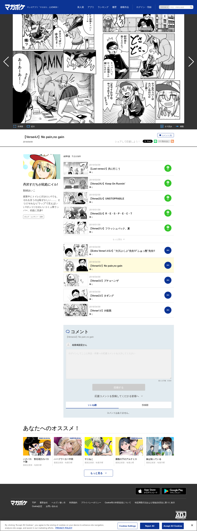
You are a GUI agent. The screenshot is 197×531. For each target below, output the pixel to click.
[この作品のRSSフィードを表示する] (172, 141)
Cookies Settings (127, 525)
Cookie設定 (37, 506)
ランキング (103, 7)
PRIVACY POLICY (63, 527)
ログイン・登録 (143, 7)
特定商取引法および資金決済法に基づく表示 (155, 502)
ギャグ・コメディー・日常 (33, 217)
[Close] (192, 525)
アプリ (91, 7)
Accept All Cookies (173, 525)
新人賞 (80, 7)
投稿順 (145, 404)
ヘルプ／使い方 (59, 502)
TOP (34, 502)
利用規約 (73, 502)
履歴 (114, 7)
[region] (98, 525)
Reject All (149, 525)
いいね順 (92, 404)
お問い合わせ (52, 506)
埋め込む (165, 141)
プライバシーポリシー (91, 502)
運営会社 (44, 502)
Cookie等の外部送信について (118, 502)
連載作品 (124, 7)
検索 (191, 7)
